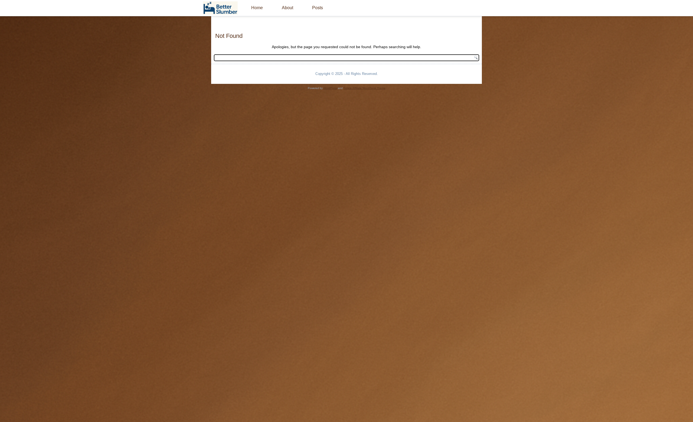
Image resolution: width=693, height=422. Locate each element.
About (287, 7)
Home (257, 7)
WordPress (330, 88)
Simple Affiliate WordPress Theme (364, 88)
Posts (317, 7)
